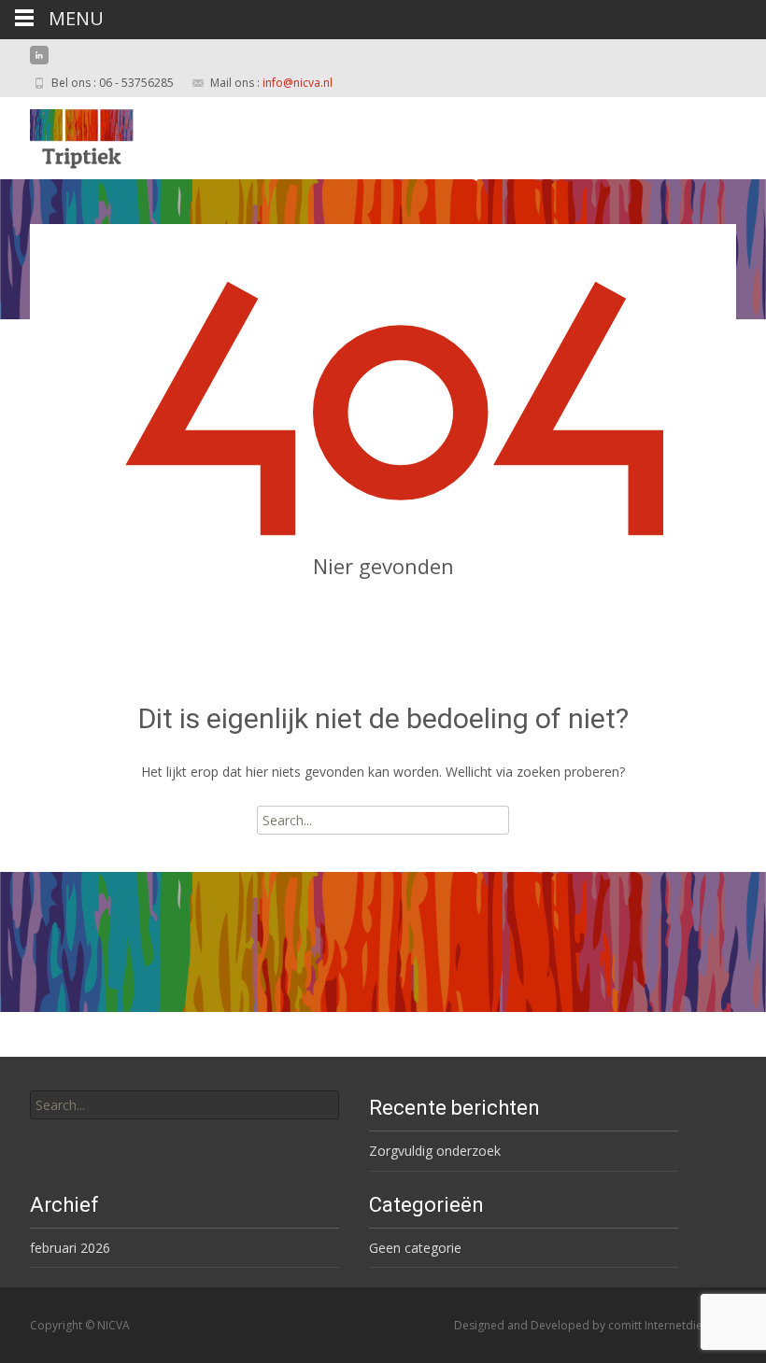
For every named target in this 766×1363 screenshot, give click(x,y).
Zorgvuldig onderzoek (435, 1150)
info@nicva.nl (297, 83)
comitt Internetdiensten (669, 1325)
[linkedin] (39, 62)
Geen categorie (415, 1248)
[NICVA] (67, 134)
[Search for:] (184, 1105)
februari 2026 (70, 1248)
